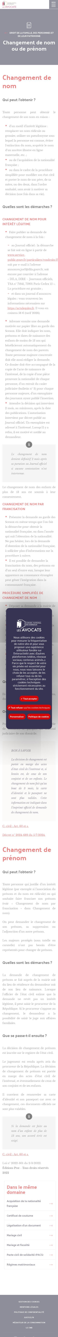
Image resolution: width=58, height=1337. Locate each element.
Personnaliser (17, 716)
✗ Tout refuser (29, 707)
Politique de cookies (38, 716)
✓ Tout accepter (29, 698)
